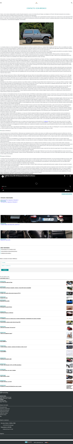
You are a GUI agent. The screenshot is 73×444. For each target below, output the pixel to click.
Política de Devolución (4, 410)
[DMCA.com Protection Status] (28, 442)
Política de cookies (4, 413)
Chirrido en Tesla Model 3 (6, 253)
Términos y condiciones (5, 408)
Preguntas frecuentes (4, 411)
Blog (1, 416)
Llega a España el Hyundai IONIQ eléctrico (9, 251)
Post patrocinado (3, 407)
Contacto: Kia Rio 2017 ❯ (67, 193)
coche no (46, 121)
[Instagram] (1, 438)
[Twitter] (4, 438)
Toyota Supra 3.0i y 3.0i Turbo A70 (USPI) (8, 249)
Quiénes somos (3, 414)
